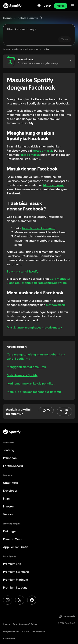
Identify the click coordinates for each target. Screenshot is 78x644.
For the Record (13, 466)
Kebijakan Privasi (11, 631)
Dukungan (10, 531)
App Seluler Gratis (15, 547)
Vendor (8, 514)
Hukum (6, 624)
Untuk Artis (10, 483)
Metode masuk (29, 155)
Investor (8, 506)
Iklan (6, 498)
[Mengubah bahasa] (39, 6)
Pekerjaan (10, 458)
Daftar (47, 5)
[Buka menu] (72, 5)
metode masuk (42, 150)
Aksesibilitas (9, 638)
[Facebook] (31, 600)
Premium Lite (12, 564)
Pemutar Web (12, 539)
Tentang (8, 450)
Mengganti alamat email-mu (26, 367)
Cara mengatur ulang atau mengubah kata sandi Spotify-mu (38, 280)
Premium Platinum (15, 579)
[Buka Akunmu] (69, 61)
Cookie (25, 631)
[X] (19, 600)
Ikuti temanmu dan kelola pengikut (31, 383)
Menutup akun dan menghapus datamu (34, 392)
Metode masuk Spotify (22, 375)
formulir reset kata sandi (38, 228)
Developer (10, 490)
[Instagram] (7, 600)
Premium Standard (16, 572)
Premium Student (15, 587)
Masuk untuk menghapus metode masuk (34, 327)
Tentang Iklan (38, 631)
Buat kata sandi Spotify (22, 271)
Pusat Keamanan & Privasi (25, 624)
